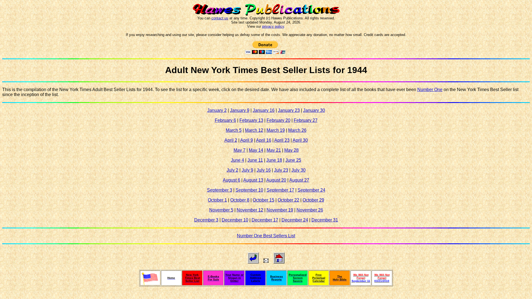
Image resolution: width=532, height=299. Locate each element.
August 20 (276, 180)
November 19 (280, 210)
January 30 (314, 110)
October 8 (239, 200)
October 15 (263, 200)
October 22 (288, 200)
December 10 (235, 220)
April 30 (300, 140)
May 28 (291, 150)
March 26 (297, 130)
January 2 (217, 110)
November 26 (309, 210)
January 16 (264, 110)
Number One (430, 89)
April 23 (282, 140)
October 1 (217, 200)
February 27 (306, 120)
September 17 (280, 190)
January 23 (289, 110)
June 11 (255, 160)
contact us (219, 18)
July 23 (281, 170)
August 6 (231, 180)
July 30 (298, 170)
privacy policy (273, 26)
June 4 (237, 160)
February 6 (225, 120)
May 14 (256, 150)
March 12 (254, 130)
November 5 (221, 210)
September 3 (219, 190)
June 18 (274, 160)
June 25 (293, 160)
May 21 (274, 150)
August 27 (299, 180)
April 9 (246, 140)
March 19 (276, 130)
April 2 (230, 140)
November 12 (250, 210)
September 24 (311, 190)
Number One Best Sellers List (266, 235)
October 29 (313, 200)
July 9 (247, 170)
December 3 (206, 220)
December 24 (295, 220)
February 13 (251, 120)
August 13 (253, 180)
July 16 (264, 170)
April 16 (263, 140)
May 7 (239, 150)
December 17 (265, 220)
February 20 (278, 120)
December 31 (324, 220)
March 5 (234, 130)
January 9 (239, 110)
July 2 (232, 170)
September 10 (249, 190)
